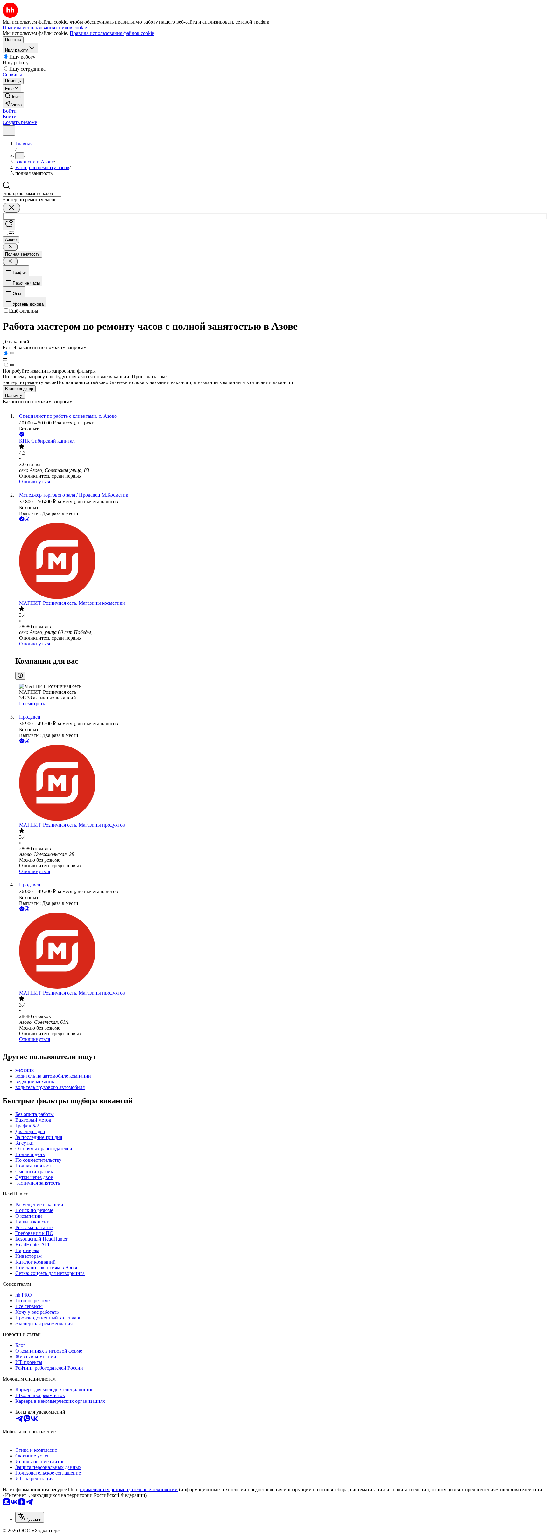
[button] (10, 111)
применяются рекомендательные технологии (129, 1489)
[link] (13, 96)
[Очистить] (11, 208)
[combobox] (32, 193)
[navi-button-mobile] (9, 130)
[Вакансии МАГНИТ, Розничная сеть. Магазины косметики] (281, 561)
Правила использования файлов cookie (112, 33)
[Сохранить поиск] (9, 224)
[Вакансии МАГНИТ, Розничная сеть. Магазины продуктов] (281, 783)
